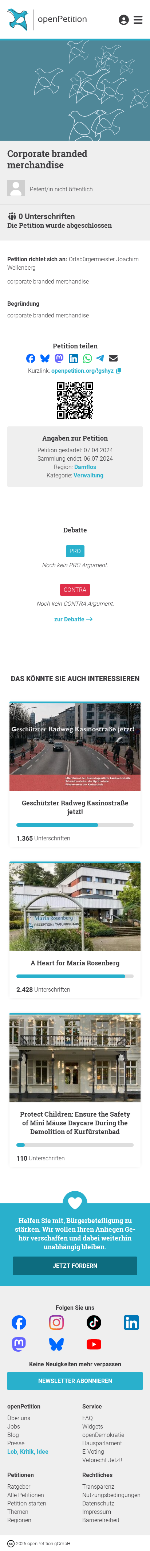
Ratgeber (18, 1486)
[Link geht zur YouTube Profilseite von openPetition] (94, 1344)
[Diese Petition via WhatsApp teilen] (88, 358)
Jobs (13, 1426)
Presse (15, 1443)
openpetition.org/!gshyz (83, 370)
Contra (75, 589)
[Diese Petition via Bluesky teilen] (45, 358)
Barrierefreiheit (100, 1520)
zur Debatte (70, 619)
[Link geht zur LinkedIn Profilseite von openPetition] (131, 1322)
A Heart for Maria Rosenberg (75, 962)
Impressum (96, 1511)
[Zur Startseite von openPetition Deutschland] (47, 19)
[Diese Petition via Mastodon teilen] (60, 358)
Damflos (85, 467)
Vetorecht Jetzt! (102, 1460)
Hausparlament (102, 1443)
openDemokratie (103, 1434)
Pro (75, 551)
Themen (17, 1511)
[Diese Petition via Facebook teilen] (31, 358)
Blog (13, 1434)
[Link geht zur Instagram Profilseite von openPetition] (56, 1322)
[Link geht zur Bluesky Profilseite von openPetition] (56, 1344)
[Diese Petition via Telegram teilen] (100, 358)
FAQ (87, 1418)
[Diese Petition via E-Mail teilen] (113, 358)
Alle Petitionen (25, 1495)
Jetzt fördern (75, 1265)
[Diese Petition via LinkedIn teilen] (74, 358)
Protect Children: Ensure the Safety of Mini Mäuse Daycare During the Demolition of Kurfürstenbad (75, 1123)
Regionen (19, 1520)
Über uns (18, 1418)
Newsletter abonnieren (75, 1381)
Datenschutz (98, 1503)
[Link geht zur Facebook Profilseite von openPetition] (19, 1322)
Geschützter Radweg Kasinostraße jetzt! (75, 807)
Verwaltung (88, 475)
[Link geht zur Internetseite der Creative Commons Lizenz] (11, 1543)
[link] (138, 20)
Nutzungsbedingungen (111, 1495)
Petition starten (26, 1503)
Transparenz (98, 1486)
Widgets (92, 1426)
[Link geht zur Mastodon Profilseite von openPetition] (19, 1344)
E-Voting (93, 1451)
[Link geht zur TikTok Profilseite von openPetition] (94, 1322)
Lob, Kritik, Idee (27, 1451)
